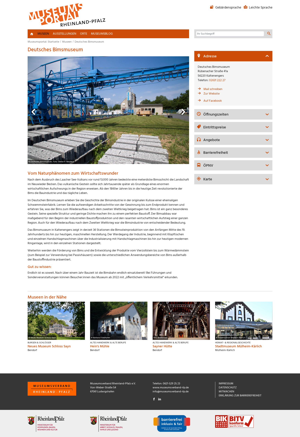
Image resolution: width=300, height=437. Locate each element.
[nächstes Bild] (183, 113)
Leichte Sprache (260, 7)
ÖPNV (208, 166)
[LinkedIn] (159, 399)
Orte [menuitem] (83, 33)
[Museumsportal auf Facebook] (154, 399)
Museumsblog (102, 33)
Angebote (211, 140)
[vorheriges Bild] (34, 113)
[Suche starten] (269, 34)
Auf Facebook (212, 100)
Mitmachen (226, 391)
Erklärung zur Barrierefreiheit (240, 395)
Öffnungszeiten (215, 114)
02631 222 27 (217, 80)
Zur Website (211, 93)
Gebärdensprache (228, 7)
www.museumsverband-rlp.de (171, 387)
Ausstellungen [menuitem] (64, 33)
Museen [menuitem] (43, 33)
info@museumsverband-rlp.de (171, 391)
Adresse (210, 56)
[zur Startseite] (32, 34)
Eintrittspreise (214, 127)
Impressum (226, 383)
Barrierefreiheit (215, 153)
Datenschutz (228, 387)
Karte (207, 179)
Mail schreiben (212, 89)
